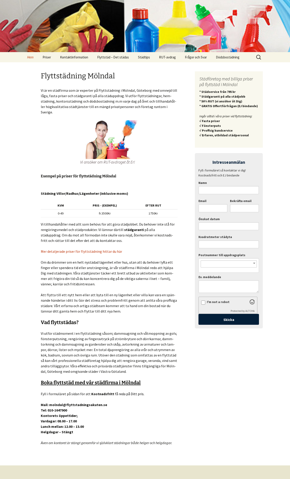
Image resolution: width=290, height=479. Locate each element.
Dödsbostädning (227, 57)
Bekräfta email (240, 201)
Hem (30, 57)
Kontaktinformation (74, 57)
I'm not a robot (218, 302)
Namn (202, 183)
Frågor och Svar (196, 57)
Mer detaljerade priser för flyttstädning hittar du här (81, 251)
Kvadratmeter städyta (215, 237)
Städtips (144, 57)
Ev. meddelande (209, 277)
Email (202, 201)
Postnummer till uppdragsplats (221, 255)
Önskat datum (209, 219)
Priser (47, 57)
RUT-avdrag (167, 57)
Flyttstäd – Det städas (113, 57)
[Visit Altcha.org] (252, 303)
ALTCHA (250, 311)
